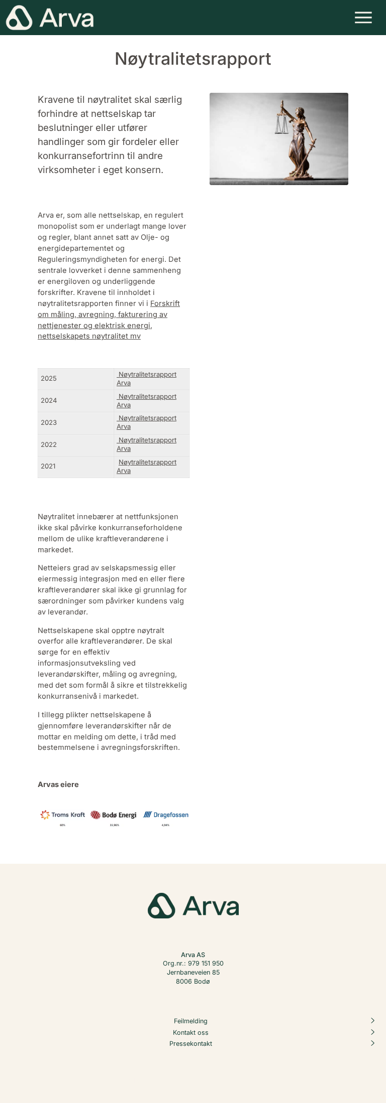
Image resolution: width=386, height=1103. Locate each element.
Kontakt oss (191, 1032)
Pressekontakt (190, 1043)
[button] (363, 17)
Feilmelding (191, 1020)
